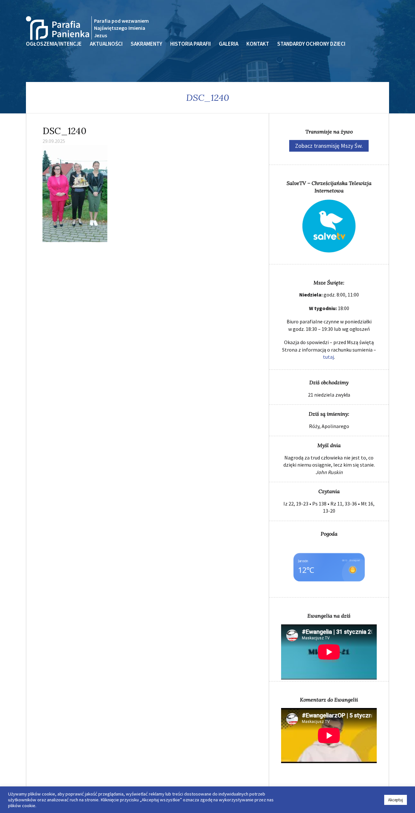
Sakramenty (146, 43)
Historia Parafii (190, 43)
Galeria (228, 43)
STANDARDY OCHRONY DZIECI (311, 43)
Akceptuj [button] (395, 800)
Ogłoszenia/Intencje (54, 43)
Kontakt (257, 43)
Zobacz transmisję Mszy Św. (329, 145)
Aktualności (106, 43)
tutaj (328, 357)
